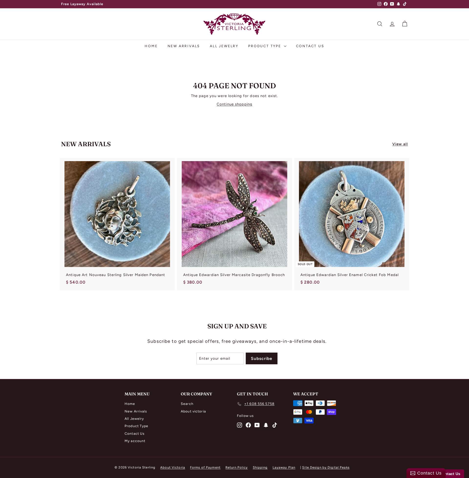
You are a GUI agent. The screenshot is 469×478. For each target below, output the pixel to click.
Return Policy (236, 467)
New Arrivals (184, 46)
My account (135, 441)
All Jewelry (224, 46)
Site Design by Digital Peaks (326, 467)
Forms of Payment (205, 467)
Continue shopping (234, 104)
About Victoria (172, 467)
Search (187, 404)
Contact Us (310, 46)
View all (400, 144)
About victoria (193, 411)
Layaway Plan (284, 467)
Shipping (260, 467)
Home (151, 46)
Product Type (265, 46)
